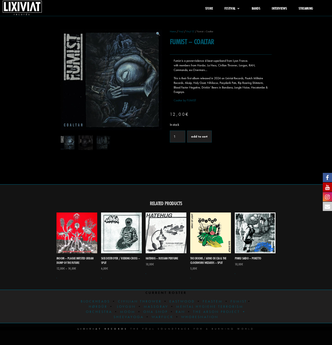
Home (173, 31)
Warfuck (162, 317)
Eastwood (182, 301)
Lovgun (126, 306)
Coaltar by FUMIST (185, 100)
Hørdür (98, 306)
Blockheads (95, 301)
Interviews (279, 8)
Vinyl (180, 31)
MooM (127, 311)
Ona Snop (155, 311)
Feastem (213, 301)
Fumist (239, 301)
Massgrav (156, 306)
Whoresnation (199, 317)
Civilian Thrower (140, 301)
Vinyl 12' (190, 31)
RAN (180, 311)
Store (209, 8)
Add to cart (199, 136)
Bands (256, 8)
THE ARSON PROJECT (217, 311)
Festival (230, 8)
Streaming (306, 8)
